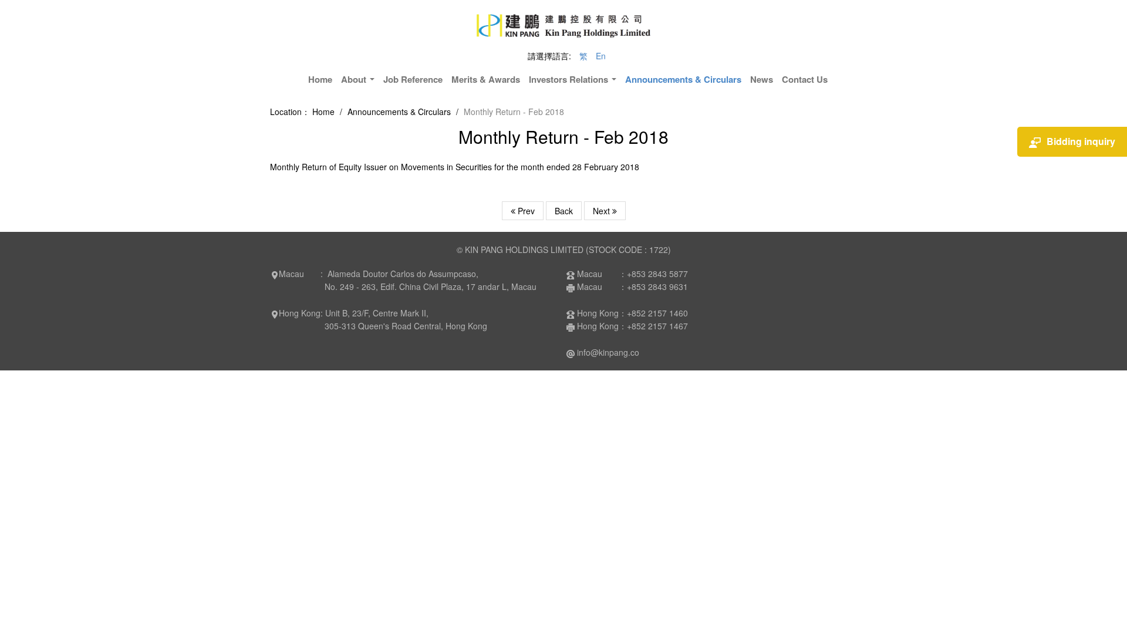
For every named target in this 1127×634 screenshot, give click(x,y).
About (355, 79)
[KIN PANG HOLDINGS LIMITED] (563, 23)
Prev (525, 211)
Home (320, 79)
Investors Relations (569, 79)
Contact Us (805, 79)
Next (602, 211)
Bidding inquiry (1081, 141)
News (761, 79)
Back (564, 211)
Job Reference (413, 79)
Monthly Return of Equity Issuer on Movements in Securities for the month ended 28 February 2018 (454, 167)
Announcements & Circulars (683, 79)
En (601, 56)
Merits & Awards (485, 79)
